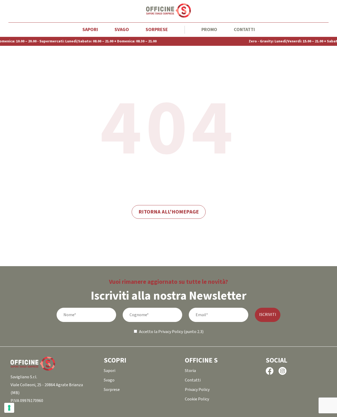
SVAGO (122, 30)
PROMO (209, 30)
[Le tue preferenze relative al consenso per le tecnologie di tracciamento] (9, 408)
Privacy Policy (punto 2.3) (181, 332)
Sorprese (157, 30)
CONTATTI (244, 30)
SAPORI (90, 30)
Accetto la (148, 332)
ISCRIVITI (267, 314)
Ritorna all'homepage (168, 211)
